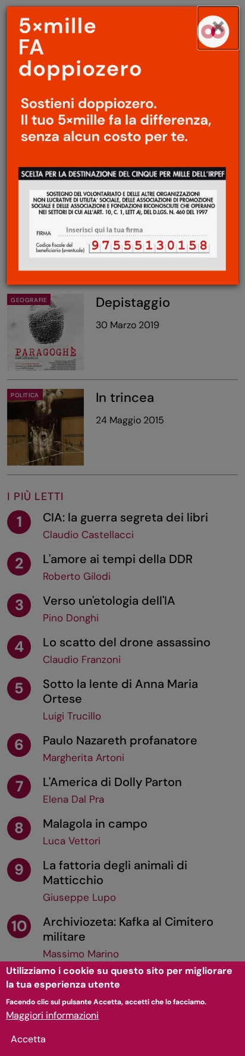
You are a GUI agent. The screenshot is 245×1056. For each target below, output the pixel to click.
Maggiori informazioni (52, 1015)
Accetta (28, 1039)
